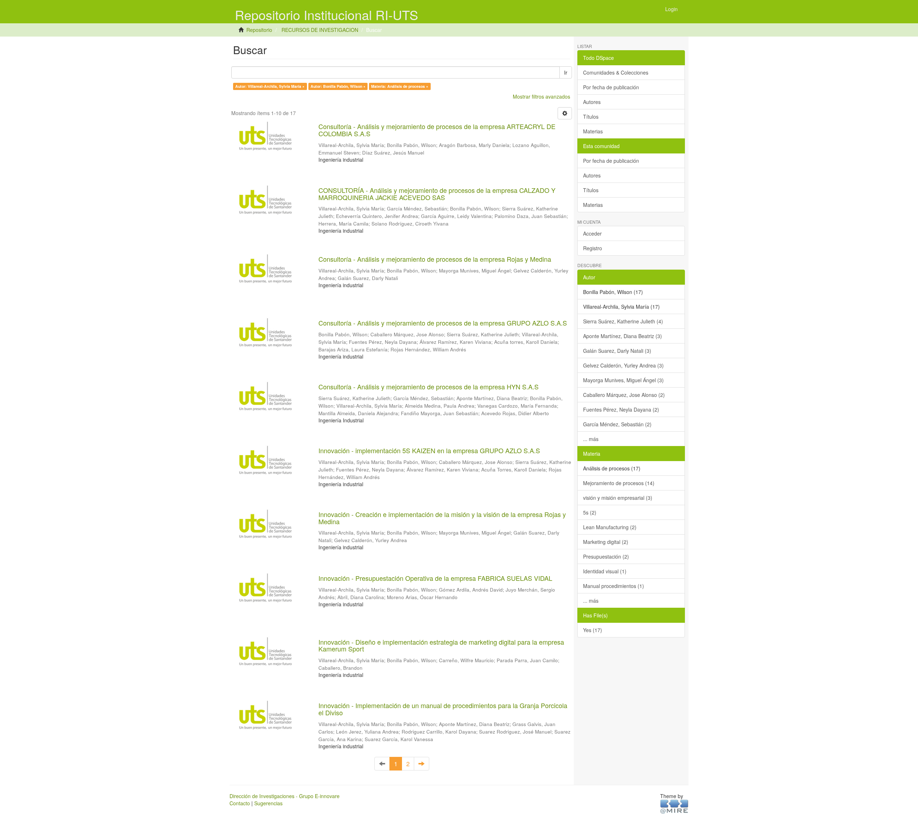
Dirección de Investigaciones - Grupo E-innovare (285, 796)
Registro (592, 248)
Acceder (592, 233)
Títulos (590, 116)
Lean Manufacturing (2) (610, 527)
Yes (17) (592, 630)
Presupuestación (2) (606, 556)
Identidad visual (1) (604, 571)
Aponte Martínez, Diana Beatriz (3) (622, 336)
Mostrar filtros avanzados (541, 96)
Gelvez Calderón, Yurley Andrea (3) (623, 365)
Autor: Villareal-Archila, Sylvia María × (269, 86)
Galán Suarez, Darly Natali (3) (617, 350)
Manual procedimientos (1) (613, 585)
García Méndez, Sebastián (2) (617, 424)
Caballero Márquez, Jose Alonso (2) (624, 394)
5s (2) (589, 512)
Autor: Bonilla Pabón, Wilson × (338, 86)
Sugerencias (268, 803)
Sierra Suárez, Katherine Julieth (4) (623, 321)
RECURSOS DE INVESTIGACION (319, 29)
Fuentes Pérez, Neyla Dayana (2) (621, 409)
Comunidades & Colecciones (615, 72)
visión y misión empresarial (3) (617, 497)
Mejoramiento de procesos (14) (618, 483)
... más (590, 438)
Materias (593, 131)
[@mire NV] (674, 806)
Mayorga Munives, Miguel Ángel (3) (623, 380)
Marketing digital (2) (605, 541)
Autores (592, 101)
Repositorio (259, 29)
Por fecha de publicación (611, 87)
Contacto (240, 803)
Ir (565, 72)
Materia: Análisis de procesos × (399, 86)
